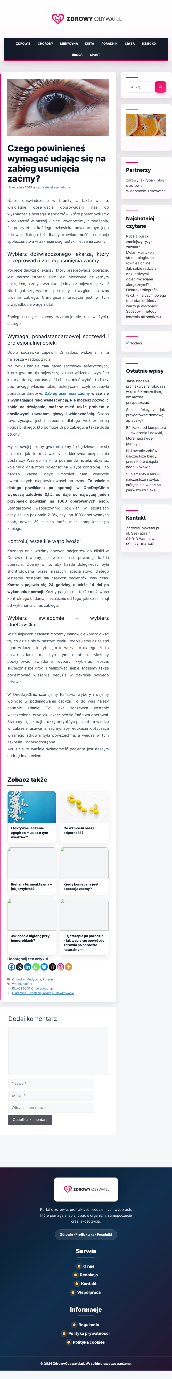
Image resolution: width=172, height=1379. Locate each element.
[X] (19, 967)
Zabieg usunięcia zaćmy (67, 393)
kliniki (47, 460)
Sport (95, 54)
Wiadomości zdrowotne (146, 191)
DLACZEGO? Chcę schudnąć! (33, 988)
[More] (68, 967)
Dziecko (149, 43)
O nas (88, 1266)
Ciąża (130, 43)
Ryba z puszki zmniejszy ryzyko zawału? (140, 241)
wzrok (16, 984)
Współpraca (89, 1292)
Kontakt (89, 1283)
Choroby (45, 43)
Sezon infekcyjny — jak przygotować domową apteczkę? (145, 415)
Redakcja (89, 1274)
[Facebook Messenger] (44, 967)
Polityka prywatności (88, 1333)
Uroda (77, 54)
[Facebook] (11, 967)
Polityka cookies (89, 1342)
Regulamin (88, 1324)
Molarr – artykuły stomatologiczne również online (140, 257)
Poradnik (110, 43)
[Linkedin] (27, 967)
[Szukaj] (160, 87)
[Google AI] (52, 967)
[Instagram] (60, 967)
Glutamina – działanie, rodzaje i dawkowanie (43, 993)
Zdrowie (23, 43)
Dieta (89, 43)
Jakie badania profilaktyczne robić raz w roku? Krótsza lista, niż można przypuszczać (145, 392)
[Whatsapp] (36, 967)
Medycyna (69, 43)
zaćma (27, 984)
